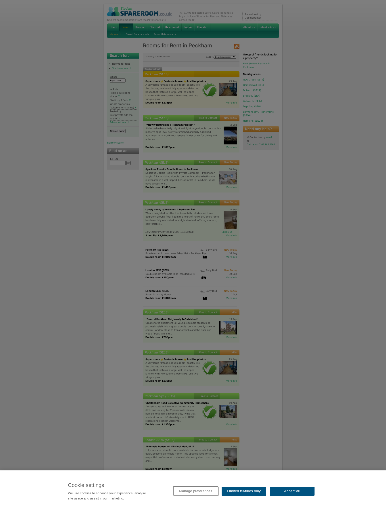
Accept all (292, 491)
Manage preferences (195, 491)
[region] (193, 491)
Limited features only (244, 491)
